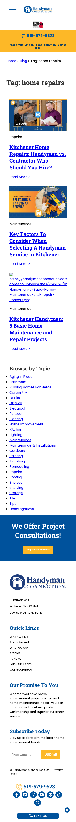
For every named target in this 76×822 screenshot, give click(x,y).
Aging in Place (21, 376)
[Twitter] (37, 802)
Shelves (16, 482)
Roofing (16, 477)
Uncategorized (22, 508)
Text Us (40, 815)
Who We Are (19, 647)
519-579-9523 (40, 35)
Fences (16, 413)
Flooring (16, 419)
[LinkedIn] (25, 794)
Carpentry (18, 392)
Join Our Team (21, 664)
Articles (15, 653)
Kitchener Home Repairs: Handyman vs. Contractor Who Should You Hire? (38, 157)
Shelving (16, 487)
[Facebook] (16, 794)
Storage (16, 493)
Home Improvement (26, 424)
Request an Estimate (38, 549)
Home (11, 60)
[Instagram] (33, 794)
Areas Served (19, 642)
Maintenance (20, 440)
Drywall (16, 403)
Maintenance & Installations (33, 445)
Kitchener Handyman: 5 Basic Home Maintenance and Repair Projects (36, 329)
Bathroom (18, 381)
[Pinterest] (50, 794)
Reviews (15, 658)
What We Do (19, 637)
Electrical (17, 408)
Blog (23, 60)
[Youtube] (41, 794)
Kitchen (16, 429)
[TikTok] (58, 794)
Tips (13, 503)
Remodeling (19, 466)
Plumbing (17, 461)
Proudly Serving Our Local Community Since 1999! (38, 46)
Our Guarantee (21, 670)
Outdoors (17, 450)
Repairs (16, 471)
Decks (15, 397)
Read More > (20, 176)
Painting (16, 456)
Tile (12, 498)
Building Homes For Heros (30, 387)
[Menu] (12, 9)
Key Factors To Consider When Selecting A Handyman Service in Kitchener (38, 244)
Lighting (16, 434)
